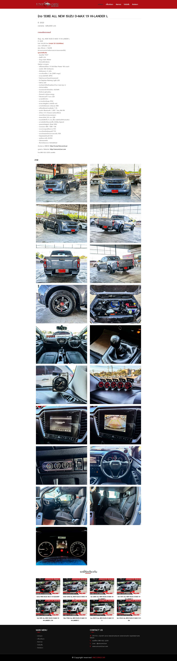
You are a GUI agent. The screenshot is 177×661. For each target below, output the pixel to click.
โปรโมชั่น (126, 4)
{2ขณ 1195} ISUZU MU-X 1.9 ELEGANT (48, 597)
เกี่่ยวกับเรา (109, 4)
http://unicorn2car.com (58, 149)
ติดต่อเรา (135, 4)
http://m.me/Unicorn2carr (58, 146)
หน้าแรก (100, 4)
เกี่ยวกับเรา (40, 639)
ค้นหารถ (118, 4)
